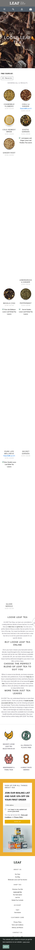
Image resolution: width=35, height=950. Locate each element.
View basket (17, 912)
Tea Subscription (17, 894)
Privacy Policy (18, 817)
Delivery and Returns (17, 927)
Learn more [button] (26, 942)
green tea (20, 626)
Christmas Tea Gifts (17, 889)
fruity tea (28, 677)
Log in (17, 909)
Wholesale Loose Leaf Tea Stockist (17, 879)
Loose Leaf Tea (17, 892)
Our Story (17, 874)
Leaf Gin (17, 897)
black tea (11, 626)
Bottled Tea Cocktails (17, 900)
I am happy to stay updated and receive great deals (17, 810)
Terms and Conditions (17, 925)
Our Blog (17, 877)
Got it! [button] (6, 946)
